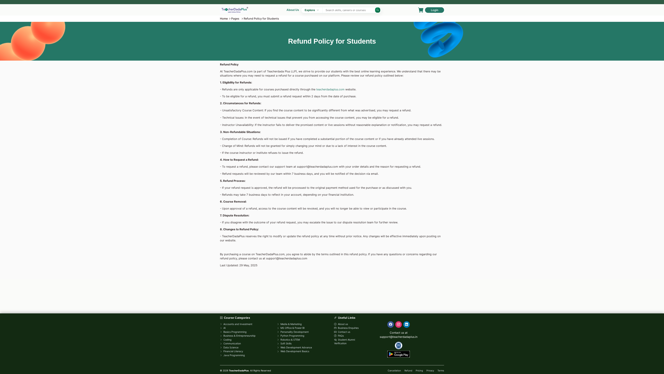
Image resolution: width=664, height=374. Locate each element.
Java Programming (234, 355)
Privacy (430, 370)
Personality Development (294, 331)
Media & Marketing (291, 324)
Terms (440, 370)
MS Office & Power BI (292, 327)
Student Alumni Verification (344, 341)
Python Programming (292, 335)
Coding (227, 339)
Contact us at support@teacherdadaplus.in (398, 335)
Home (224, 18)
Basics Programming (235, 331)
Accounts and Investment (237, 324)
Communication (232, 343)
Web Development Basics (294, 351)
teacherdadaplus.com (330, 89)
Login (434, 10)
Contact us (343, 331)
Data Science (230, 347)
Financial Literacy (233, 351)
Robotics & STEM (290, 339)
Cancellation (394, 370)
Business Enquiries (348, 327)
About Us (293, 9)
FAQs (340, 335)
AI (224, 327)
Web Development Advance (296, 347)
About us (342, 324)
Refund (408, 370)
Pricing (419, 370)
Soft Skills (286, 343)
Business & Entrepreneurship (239, 335)
